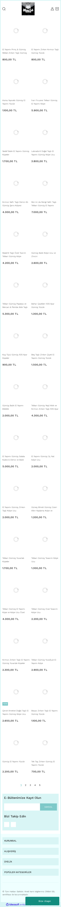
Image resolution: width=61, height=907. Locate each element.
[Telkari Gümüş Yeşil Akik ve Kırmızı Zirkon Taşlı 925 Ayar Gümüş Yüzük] (45, 386)
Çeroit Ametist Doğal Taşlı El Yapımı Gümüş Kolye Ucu (15, 712)
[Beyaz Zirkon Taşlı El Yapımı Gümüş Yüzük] (45, 692)
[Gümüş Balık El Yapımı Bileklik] (16, 386)
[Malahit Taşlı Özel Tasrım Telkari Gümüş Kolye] (16, 234)
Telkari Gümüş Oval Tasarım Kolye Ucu (44, 611)
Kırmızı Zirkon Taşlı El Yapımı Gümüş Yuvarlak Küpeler (16, 661)
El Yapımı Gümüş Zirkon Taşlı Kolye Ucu (13, 509)
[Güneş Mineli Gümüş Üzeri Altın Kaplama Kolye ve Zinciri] (45, 488)
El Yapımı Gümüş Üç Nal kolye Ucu (42, 458)
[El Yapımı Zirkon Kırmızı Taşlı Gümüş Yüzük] (45, 30)
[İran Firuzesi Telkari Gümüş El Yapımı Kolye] (45, 81)
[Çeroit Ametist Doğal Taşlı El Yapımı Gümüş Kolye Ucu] (16, 692)
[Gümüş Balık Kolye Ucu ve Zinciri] (45, 234)
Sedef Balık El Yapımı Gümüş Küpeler (15, 153)
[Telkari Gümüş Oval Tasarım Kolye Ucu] (45, 590)
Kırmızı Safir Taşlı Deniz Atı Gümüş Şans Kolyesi (15, 204)
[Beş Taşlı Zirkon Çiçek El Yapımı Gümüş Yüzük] (45, 336)
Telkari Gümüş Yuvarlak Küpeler (13, 560)
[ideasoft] (12, 904)
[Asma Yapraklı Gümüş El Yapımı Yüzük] (16, 81)
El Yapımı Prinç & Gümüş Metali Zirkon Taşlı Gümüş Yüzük (14, 51)
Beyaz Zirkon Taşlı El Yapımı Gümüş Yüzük (44, 712)
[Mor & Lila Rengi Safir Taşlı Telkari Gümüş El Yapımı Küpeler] (45, 183)
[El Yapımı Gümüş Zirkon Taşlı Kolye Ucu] (16, 488)
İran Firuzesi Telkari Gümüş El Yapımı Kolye (44, 102)
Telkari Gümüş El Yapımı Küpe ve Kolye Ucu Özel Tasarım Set (13, 611)
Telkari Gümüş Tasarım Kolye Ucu (44, 560)
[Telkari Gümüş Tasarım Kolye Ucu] (45, 539)
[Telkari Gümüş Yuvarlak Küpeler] (16, 539)
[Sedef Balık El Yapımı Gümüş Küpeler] (16, 132)
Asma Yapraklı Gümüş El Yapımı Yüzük (13, 102)
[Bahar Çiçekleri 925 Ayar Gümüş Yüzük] (45, 285)
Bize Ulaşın (44, 901)
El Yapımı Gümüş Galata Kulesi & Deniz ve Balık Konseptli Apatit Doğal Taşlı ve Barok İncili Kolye (14, 458)
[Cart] (57, 9)
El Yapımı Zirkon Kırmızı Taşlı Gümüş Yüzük (45, 51)
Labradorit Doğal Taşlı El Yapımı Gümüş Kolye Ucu (43, 153)
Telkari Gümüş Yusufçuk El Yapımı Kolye (43, 661)
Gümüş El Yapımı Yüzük (13, 761)
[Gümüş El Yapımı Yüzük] (16, 742)
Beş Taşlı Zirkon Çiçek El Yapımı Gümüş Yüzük (42, 356)
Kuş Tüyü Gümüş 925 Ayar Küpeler (14, 356)
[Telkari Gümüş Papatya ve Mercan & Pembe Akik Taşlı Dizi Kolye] (16, 285)
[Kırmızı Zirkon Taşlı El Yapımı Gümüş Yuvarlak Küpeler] (16, 641)
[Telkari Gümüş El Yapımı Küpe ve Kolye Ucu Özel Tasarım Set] (16, 590)
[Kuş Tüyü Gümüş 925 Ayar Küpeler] (16, 336)
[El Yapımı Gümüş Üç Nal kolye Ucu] (45, 437)
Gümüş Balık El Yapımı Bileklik (12, 407)
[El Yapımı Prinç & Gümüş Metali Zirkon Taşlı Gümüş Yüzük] (16, 30)
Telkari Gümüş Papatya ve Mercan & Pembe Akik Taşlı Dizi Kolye (14, 306)
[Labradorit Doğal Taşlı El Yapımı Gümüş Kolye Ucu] (45, 132)
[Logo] (28, 8)
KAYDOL (49, 807)
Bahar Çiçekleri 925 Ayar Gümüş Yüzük (42, 305)
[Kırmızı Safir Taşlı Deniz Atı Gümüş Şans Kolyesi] (16, 183)
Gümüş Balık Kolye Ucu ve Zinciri (43, 255)
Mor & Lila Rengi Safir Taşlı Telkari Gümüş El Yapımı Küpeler (43, 204)
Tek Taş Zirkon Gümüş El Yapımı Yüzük (43, 763)
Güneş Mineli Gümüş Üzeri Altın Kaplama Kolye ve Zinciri (44, 509)
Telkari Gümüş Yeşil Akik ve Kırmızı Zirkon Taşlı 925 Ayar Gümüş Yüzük (44, 407)
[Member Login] (52, 9)
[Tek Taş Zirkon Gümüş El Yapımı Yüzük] (45, 742)
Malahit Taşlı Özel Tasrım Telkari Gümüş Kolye (14, 255)
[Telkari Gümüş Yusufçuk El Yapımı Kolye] (45, 641)
